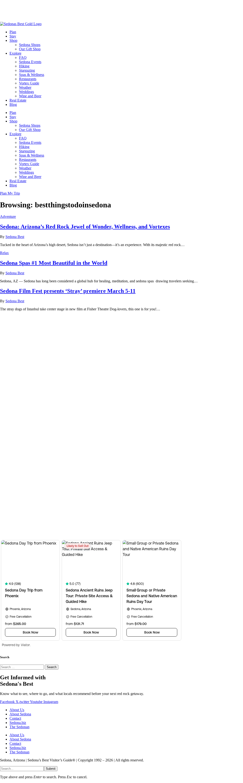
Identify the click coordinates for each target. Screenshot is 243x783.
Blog (13, 105)
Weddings (26, 92)
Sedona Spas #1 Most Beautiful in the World (53, 263)
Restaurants (27, 79)
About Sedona (20, 714)
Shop (13, 40)
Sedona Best (14, 237)
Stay (12, 36)
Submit (51, 768)
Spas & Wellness (31, 75)
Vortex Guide (29, 83)
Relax (4, 253)
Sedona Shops (29, 45)
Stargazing (27, 70)
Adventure (8, 216)
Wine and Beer (30, 96)
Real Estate (17, 100)
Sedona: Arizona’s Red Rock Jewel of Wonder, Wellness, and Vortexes (85, 227)
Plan (12, 32)
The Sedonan (19, 727)
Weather (25, 87)
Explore (15, 53)
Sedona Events (30, 62)
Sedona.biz (17, 723)
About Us (16, 710)
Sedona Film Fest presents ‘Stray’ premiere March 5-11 (68, 291)
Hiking (24, 66)
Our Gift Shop (30, 49)
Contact (15, 718)
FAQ (23, 58)
